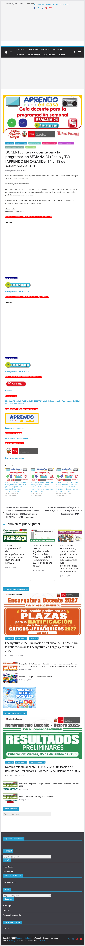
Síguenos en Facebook (13, 838)
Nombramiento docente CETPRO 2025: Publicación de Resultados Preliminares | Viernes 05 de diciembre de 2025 (42, 769)
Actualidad (20, 49)
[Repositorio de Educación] (5, 52)
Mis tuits (6, 928)
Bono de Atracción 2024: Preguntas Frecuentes (36, 797)
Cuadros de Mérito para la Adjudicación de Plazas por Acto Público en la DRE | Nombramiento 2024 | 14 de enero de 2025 (42, 555)
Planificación (50, 55)
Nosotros (6, 910)
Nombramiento (33, 55)
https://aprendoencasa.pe (14, 428)
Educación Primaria (49, 143)
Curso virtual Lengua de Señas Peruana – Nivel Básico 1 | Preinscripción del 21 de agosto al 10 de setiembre (55, 5)
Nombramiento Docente (37, 762)
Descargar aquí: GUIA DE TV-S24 (17, 372)
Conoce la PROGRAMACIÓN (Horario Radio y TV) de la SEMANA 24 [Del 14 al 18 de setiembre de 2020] (62, 510)
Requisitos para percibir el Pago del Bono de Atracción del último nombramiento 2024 (49, 785)
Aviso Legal (7, 906)
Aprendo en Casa (21, 143)
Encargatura (33, 638)
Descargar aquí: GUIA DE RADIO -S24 (18, 292)
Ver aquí (8, 391)
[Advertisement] (42, 25)
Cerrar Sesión (8, 871)
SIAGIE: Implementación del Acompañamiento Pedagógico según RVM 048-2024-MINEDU (14, 554)
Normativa (57, 49)
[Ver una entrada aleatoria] (79, 52)
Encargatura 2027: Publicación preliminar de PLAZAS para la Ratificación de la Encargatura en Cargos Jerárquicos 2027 (41, 647)
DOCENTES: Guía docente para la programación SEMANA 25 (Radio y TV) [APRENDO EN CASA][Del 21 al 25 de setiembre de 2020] (16, 486)
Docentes (45, 49)
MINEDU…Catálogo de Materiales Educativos (35, 677)
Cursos (62, 55)
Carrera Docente (21, 638)
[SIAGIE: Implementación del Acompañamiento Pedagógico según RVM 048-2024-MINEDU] (15, 531)
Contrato (19, 55)
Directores (33, 49)
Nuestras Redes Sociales (12, 915)
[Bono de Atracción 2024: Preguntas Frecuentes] (10, 798)
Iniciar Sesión (8, 867)
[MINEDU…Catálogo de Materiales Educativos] (10, 678)
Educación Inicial (34, 143)
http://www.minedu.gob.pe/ (15, 458)
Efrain (24, 171)
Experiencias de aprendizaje (14, 147)
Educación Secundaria (66, 143)
